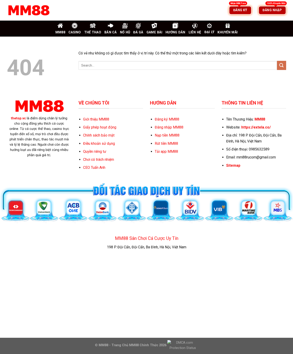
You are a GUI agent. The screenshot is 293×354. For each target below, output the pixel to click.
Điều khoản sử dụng (99, 143)
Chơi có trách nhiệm (98, 159)
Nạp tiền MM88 (167, 135)
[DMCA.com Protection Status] (182, 345)
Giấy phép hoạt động (99, 127)
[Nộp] (281, 65)
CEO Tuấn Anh (94, 167)
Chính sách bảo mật (98, 135)
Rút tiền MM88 (166, 143)
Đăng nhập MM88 (169, 127)
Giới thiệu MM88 (96, 119)
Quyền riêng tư (94, 151)
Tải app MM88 (166, 151)
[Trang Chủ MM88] (28, 10)
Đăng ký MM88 (167, 119)
